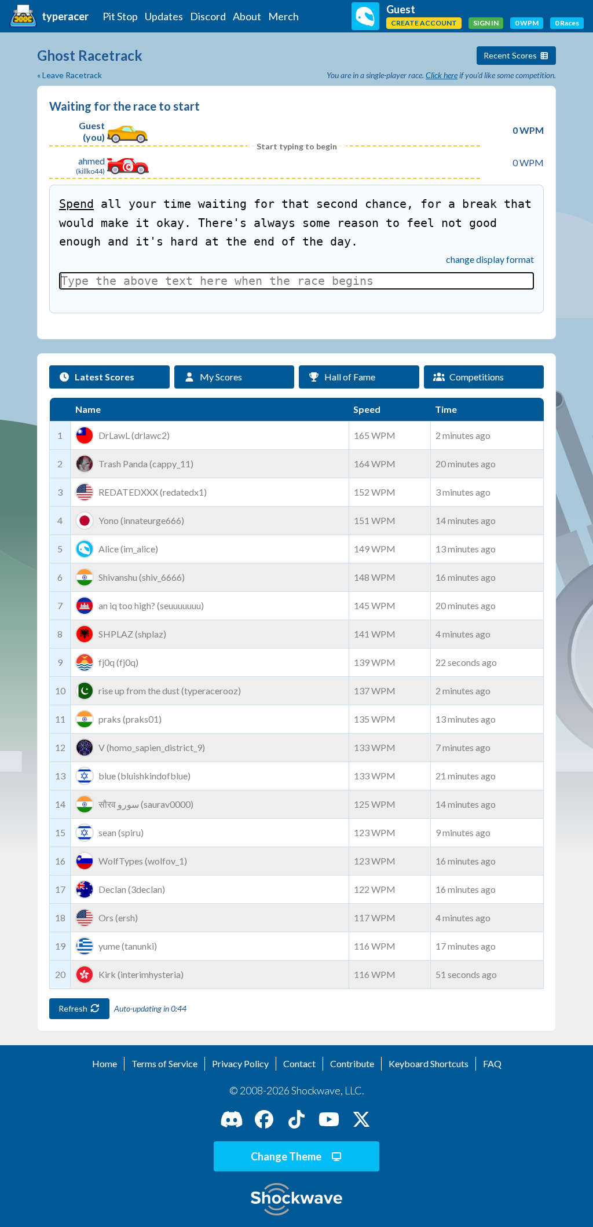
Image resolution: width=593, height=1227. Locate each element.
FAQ (492, 1063)
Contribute (352, 1063)
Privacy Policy (240, 1063)
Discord (208, 16)
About (247, 16)
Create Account (424, 23)
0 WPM (527, 23)
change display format (490, 259)
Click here (441, 75)
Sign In (486, 23)
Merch (283, 16)
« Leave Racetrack (69, 75)
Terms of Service (164, 1063)
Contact (299, 1063)
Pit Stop (120, 16)
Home (104, 1063)
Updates (164, 16)
